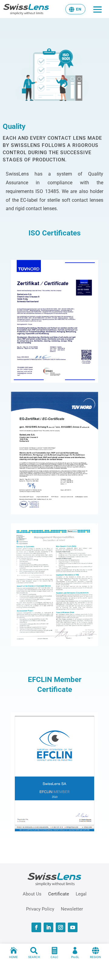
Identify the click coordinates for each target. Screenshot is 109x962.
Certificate (58, 893)
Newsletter (72, 908)
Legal (81, 893)
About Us (32, 893)
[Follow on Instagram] (60, 927)
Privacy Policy (40, 908)
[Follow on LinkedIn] (48, 927)
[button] (75, 9)
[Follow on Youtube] (73, 927)
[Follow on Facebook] (36, 927)
